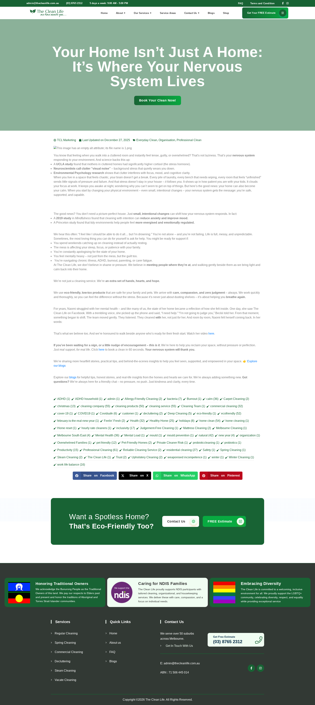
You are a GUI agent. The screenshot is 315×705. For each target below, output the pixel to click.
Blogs (211, 13)
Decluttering (62, 661)
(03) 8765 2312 (74, 3)
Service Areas (168, 13)
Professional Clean (189, 140)
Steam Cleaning (65, 670)
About (119, 13)
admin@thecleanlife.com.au (42, 3)
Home (104, 13)
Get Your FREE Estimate (261, 12)
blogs (72, 377)
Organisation (167, 140)
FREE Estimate (220, 521)
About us (115, 642)
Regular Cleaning (66, 633)
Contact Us (190, 13)
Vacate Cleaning (65, 679)
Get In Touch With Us (179, 645)
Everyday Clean (146, 140)
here (211, 333)
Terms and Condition (262, 3)
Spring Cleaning (65, 642)
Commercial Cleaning (69, 652)
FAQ (240, 3)
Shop (226, 13)
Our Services (141, 13)
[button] (95, 476)
